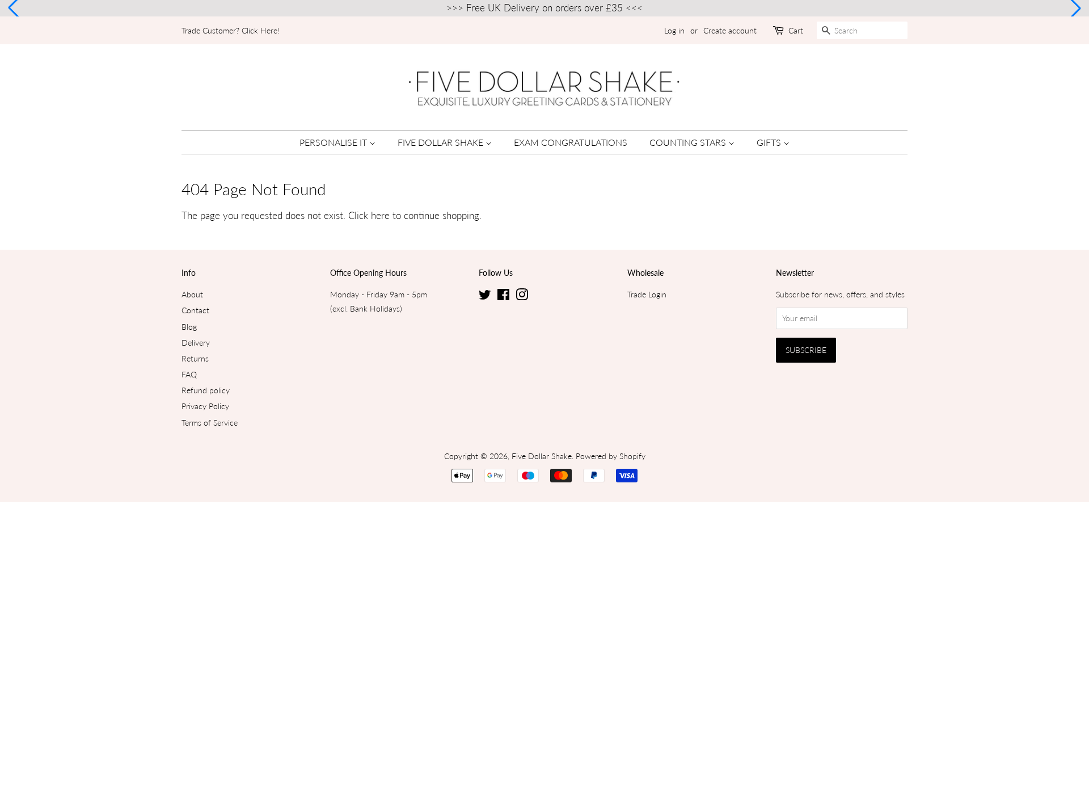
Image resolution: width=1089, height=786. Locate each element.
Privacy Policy (205, 406)
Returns (195, 358)
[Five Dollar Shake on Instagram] (522, 296)
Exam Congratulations (570, 142)
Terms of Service (210, 422)
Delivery (196, 342)
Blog (189, 326)
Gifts (770, 142)
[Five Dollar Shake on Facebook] (503, 296)
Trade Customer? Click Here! (231, 30)
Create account (730, 30)
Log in (674, 30)
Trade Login (646, 294)
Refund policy (206, 390)
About (192, 294)
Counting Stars (688, 142)
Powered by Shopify (610, 456)
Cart (795, 30)
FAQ (189, 374)
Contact (195, 310)
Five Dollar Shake (442, 142)
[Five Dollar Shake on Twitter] (485, 296)
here (380, 215)
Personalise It (334, 142)
